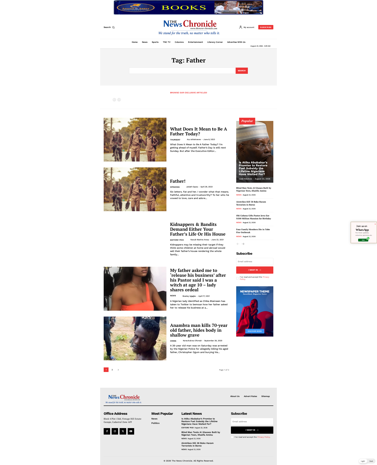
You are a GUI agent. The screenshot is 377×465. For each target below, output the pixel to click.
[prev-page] (114, 100)
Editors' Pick (177, 240)
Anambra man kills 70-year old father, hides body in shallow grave (199, 330)
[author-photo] (184, 139)
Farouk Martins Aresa (199, 240)
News (173, 296)
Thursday (175, 140)
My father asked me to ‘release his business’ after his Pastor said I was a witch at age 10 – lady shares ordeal (198, 280)
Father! (177, 181)
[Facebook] (107, 431)
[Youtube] (131, 431)
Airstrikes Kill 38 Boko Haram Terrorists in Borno (251, 203)
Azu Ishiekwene (194, 139)
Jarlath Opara (192, 187)
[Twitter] (123, 431)
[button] (110, 27)
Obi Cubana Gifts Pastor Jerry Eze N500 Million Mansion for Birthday (253, 217)
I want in (253, 270)
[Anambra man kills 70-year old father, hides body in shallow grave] (135, 338)
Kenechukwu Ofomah (192, 340)
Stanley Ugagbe (189, 296)
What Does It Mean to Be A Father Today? (198, 131)
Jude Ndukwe (245, 179)
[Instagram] (115, 431)
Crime (173, 341)
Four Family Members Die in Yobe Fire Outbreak (253, 231)
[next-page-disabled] (119, 100)
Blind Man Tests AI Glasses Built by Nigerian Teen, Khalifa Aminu (253, 189)
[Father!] (135, 189)
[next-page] (118, 369)
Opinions (175, 187)
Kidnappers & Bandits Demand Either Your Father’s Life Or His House (197, 229)
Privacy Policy (263, 437)
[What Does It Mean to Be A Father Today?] (135, 140)
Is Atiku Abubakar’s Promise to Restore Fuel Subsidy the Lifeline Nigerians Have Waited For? (253, 168)
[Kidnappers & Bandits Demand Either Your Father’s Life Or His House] (135, 239)
